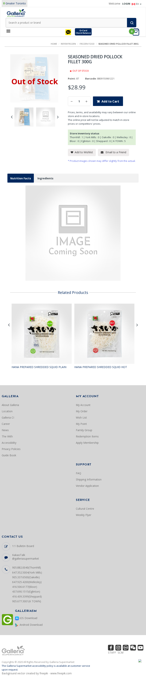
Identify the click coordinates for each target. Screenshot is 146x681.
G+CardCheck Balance (83, 31)
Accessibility (9, 442)
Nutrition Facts (20, 178)
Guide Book (9, 455)
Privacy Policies (11, 449)
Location (7, 411)
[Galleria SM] (16, 12)
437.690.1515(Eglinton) (26, 591)
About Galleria (10, 405)
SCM (120, 652)
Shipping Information (89, 479)
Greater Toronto (16, 3)
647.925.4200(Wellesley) (27, 582)
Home (54, 43)
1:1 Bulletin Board (23, 546)
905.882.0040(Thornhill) (26, 567)
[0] (137, 31)
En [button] (138, 4)
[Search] (131, 22)
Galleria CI (8, 417)
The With (7, 436)
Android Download (31, 624)
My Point (81, 424)
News (5, 430)
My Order (81, 411)
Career (6, 424)
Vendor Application (87, 486)
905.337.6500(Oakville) (26, 577)
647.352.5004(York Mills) (27, 572)
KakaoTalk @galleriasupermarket (25, 556)
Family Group (84, 430)
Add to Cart (110, 101)
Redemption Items (87, 436)
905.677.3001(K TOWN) (26, 601)
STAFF (112, 652)
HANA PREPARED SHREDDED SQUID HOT (100, 367)
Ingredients (45, 178)
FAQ (78, 473)
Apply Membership (87, 442)
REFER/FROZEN (68, 43)
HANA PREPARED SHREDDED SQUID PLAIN (39, 367)
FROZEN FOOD (87, 43)
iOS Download (28, 618)
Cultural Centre (85, 508)
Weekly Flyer (83, 515)
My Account (83, 405)
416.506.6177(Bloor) (24, 587)
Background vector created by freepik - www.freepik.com (37, 673)
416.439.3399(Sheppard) (27, 596)
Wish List (81, 417)
